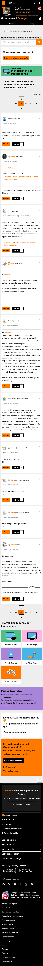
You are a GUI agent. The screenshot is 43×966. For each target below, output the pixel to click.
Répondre (6, 144)
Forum (11, 24)
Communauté (14, 18)
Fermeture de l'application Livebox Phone (17, 700)
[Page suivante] (21, 108)
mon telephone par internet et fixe (18, 31)
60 (26, 103)
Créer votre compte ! (13, 760)
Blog (32, 24)
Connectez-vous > (11, 771)
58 (16, 103)
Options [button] (35, 94)
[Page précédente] (21, 99)
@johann (9, 332)
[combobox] (18, 42)
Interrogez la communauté (16, 58)
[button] (39, 118)
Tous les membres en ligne (15, 732)
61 (31, 103)
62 (37, 103)
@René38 (12, 168)
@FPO (8, 242)
